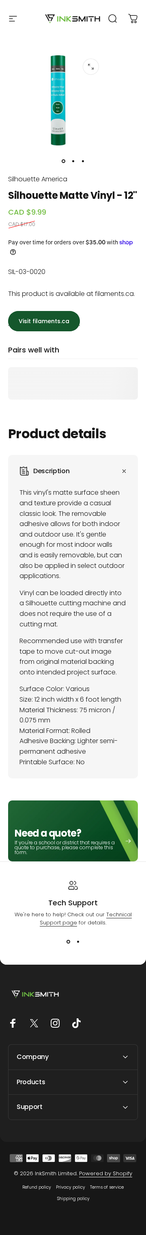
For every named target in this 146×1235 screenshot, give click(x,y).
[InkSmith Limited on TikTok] (76, 1023)
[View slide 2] (78, 941)
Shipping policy (73, 1199)
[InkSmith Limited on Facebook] (13, 1023)
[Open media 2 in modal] (91, 67)
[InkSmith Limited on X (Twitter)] (34, 1023)
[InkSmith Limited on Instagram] (55, 1023)
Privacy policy (70, 1187)
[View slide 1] (68, 941)
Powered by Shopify (105, 1173)
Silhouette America (37, 179)
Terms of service (107, 1187)
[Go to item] (63, 161)
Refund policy (36, 1187)
